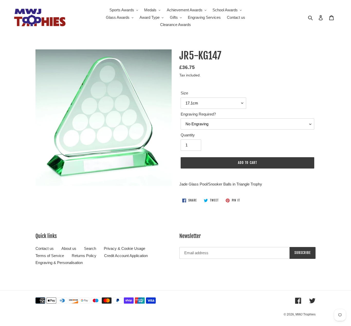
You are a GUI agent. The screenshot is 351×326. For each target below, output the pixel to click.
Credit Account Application (126, 255)
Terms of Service (49, 255)
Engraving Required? (198, 114)
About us (68, 248)
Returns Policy (84, 255)
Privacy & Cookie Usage (124, 248)
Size (184, 93)
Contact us (44, 248)
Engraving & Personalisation (59, 262)
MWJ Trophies (305, 314)
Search (90, 248)
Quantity (188, 135)
